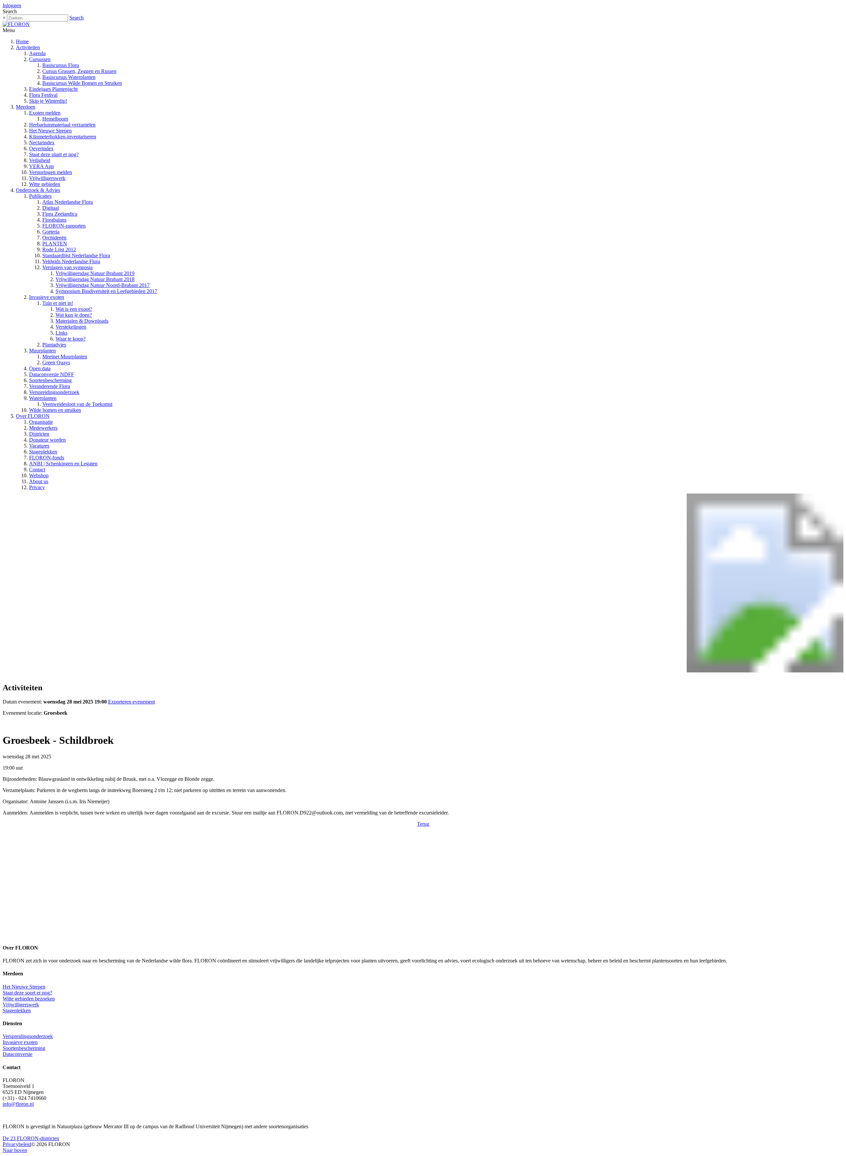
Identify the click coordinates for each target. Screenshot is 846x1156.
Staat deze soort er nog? (27, 992)
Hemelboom (55, 119)
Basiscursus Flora (60, 65)
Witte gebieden (44, 184)
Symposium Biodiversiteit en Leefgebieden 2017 (106, 291)
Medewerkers (43, 428)
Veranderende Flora (49, 386)
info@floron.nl (18, 1104)
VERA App (41, 166)
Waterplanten (43, 398)
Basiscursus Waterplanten (69, 77)
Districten (39, 434)
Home (22, 41)
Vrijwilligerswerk (47, 178)
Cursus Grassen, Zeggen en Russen (79, 71)
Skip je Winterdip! (48, 101)
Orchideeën (54, 237)
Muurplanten (42, 350)
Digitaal (50, 208)
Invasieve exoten (46, 297)
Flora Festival (43, 95)
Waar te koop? (71, 339)
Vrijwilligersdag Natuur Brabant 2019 (95, 273)
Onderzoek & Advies (38, 190)
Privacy (37, 487)
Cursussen (40, 59)
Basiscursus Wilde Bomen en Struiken (82, 83)
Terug (423, 824)
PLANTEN (54, 243)
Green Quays (56, 362)
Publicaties (40, 196)
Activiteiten (28, 47)
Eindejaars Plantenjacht (53, 89)
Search (76, 17)
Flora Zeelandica (59, 214)
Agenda (37, 53)
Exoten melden (44, 113)
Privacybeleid (17, 1144)
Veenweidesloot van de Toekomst (77, 404)
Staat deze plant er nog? (54, 154)
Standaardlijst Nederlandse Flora (76, 255)
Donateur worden (47, 440)
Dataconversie (17, 1054)
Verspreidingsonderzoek (54, 392)
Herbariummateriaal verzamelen (62, 124)
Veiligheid (39, 160)
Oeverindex (41, 148)
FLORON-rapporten (64, 226)
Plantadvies (54, 344)
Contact (37, 469)
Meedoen (25, 107)
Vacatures (39, 446)
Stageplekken (43, 451)
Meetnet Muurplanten (64, 356)
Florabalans (54, 220)
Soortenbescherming (50, 380)
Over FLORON (33, 416)
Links (61, 333)
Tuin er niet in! (57, 303)
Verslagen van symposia (67, 267)
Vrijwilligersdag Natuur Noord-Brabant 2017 (103, 285)
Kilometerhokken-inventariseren (62, 136)
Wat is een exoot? (74, 309)
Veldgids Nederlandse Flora (71, 261)
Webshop (39, 475)
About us (38, 481)
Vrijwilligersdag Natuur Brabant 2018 (95, 279)
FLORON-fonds (46, 457)
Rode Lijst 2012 (59, 249)
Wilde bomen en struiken (55, 410)
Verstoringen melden (50, 172)
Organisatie (41, 422)
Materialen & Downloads (82, 321)
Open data (40, 368)
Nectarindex (42, 142)
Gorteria (50, 232)
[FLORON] (16, 24)
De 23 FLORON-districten (31, 1138)
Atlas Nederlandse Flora (67, 202)
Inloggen (12, 5)
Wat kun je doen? (74, 315)
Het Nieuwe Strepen (50, 130)
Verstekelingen (71, 327)
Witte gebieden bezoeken (29, 998)
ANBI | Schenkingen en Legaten (63, 463)
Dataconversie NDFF (51, 374)
